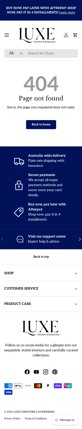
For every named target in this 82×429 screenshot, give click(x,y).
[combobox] (41, 53)
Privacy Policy (12, 418)
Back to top (41, 256)
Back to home (41, 124)
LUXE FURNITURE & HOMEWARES (34, 411)
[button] (75, 35)
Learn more (67, 12)
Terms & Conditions (36, 418)
